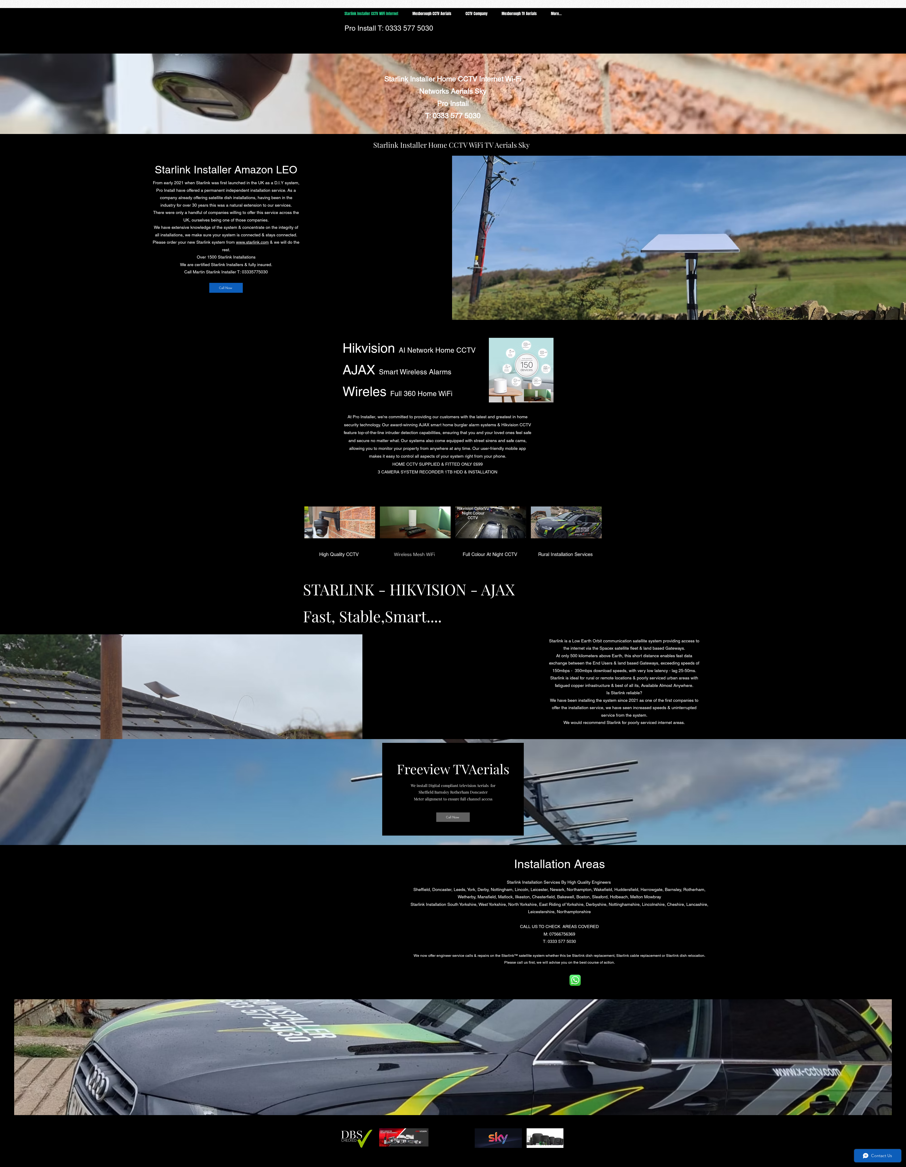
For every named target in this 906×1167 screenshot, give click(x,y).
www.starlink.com (252, 242)
